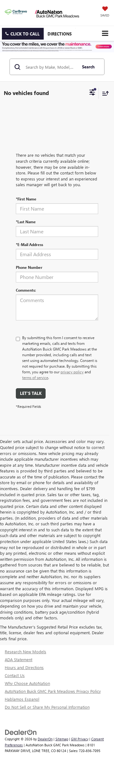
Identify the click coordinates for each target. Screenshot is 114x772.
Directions (60, 33)
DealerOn (45, 739)
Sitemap (61, 739)
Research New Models (25, 651)
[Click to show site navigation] (105, 33)
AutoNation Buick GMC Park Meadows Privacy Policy (53, 691)
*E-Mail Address (29, 244)
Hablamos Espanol (22, 699)
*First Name (26, 198)
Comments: (26, 290)
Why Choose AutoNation (27, 683)
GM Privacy (79, 739)
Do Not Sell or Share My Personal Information (47, 707)
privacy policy (72, 371)
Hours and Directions (24, 667)
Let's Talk (30, 393)
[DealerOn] (21, 731)
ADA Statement (18, 659)
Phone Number (29, 267)
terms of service (35, 377)
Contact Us (15, 675)
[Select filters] (92, 93)
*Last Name (26, 221)
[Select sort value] (104, 93)
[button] (23, 34)
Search (88, 66)
